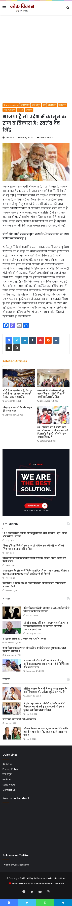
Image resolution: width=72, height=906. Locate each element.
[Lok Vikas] (21, 7)
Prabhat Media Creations (50, 883)
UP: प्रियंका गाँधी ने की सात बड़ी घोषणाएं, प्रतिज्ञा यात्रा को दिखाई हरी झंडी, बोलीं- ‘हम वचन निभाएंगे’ (52, 432)
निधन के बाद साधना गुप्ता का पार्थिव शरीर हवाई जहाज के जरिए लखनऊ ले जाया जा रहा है (45, 732)
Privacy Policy (10, 769)
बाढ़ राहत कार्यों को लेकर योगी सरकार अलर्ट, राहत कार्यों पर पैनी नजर (34, 559)
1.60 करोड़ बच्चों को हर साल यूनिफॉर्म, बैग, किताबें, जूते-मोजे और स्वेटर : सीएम (35, 535)
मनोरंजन (52, 105)
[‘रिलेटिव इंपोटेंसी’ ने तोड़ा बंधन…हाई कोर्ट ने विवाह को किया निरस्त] (12, 612)
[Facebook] (9, 340)
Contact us (9, 790)
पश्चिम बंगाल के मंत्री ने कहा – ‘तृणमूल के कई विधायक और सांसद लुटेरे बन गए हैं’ (45, 690)
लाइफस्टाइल (9, 109)
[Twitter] (16, 340)
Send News (9, 784)
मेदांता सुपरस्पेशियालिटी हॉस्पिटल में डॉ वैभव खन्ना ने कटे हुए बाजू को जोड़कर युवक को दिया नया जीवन (44, 707)
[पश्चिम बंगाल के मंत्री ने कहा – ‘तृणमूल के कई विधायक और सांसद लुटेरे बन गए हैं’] (12, 693)
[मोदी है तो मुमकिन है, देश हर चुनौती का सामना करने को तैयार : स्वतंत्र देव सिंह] (19, 378)
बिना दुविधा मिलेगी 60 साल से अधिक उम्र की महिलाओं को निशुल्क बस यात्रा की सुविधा (33, 547)
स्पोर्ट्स (20, 109)
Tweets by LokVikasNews (16, 864)
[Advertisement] (36, 66)
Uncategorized (11, 105)
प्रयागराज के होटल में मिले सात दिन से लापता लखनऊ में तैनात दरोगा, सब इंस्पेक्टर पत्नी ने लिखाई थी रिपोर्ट (36, 572)
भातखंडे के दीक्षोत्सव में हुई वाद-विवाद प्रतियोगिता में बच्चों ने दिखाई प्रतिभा (51, 393)
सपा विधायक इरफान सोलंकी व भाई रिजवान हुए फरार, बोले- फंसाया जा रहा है (35, 649)
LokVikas (9, 137)
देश (44, 105)
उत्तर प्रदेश (25, 105)
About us (8, 764)
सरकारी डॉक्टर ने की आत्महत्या (19, 719)
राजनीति (62, 105)
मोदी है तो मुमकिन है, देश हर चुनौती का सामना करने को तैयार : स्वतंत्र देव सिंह (17, 393)
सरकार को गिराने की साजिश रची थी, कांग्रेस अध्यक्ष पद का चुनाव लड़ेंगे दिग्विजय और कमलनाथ (46, 664)
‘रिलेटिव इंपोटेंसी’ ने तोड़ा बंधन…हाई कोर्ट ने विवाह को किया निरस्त (46, 609)
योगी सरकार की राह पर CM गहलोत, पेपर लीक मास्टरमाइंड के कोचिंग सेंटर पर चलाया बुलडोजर (45, 626)
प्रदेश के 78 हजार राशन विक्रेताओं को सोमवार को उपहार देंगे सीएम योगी (34, 585)
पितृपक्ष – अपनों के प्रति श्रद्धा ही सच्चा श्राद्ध (17, 409)
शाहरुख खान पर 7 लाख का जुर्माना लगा (24, 638)
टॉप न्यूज (36, 105)
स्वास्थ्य (29, 109)
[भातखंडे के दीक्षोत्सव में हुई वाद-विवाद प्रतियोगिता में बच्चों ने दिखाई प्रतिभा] (53, 378)
